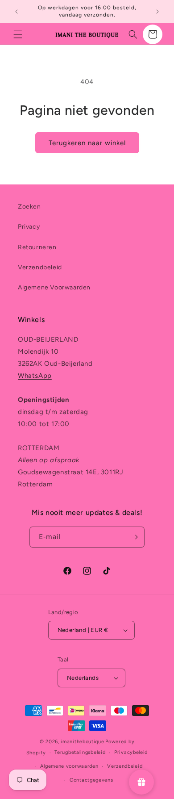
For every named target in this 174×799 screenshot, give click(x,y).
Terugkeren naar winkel (87, 143)
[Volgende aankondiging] (157, 11)
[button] (18, 34)
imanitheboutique (82, 742)
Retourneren (37, 247)
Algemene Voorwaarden (54, 287)
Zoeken (29, 206)
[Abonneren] (134, 537)
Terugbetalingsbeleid (79, 752)
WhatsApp (35, 376)
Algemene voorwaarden (69, 766)
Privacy (29, 226)
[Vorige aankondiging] (16, 11)
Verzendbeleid (40, 267)
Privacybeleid (131, 752)
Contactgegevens (91, 780)
